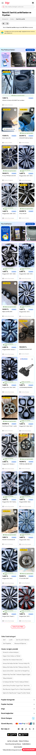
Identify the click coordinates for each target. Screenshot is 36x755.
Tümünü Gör (30, 50)
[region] (18, 59)
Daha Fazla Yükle (18, 627)
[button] (2, 3)
